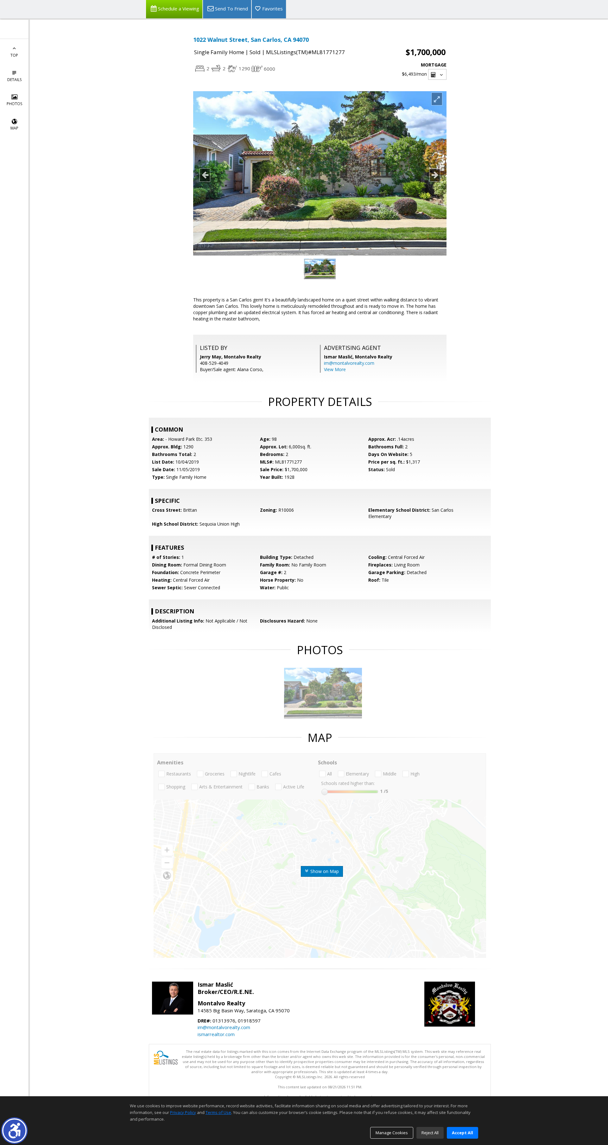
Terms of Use (218, 1112)
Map (14, 128)
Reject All (430, 1133)
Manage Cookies (392, 1133)
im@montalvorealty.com (349, 363)
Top (14, 55)
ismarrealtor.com (216, 1034)
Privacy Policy (183, 1112)
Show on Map (324, 871)
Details (14, 79)
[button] (14, 1130)
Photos (14, 103)
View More (335, 369)
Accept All (462, 1133)
